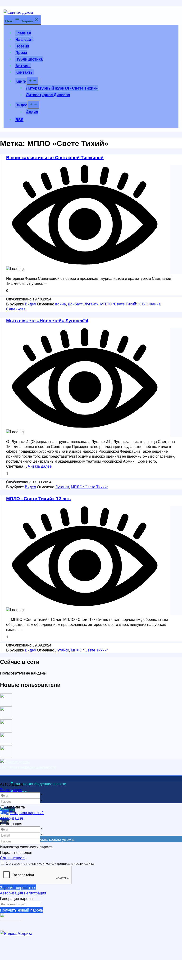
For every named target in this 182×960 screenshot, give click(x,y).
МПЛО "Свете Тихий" (118, 304)
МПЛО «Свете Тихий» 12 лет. (38, 498)
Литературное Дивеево (48, 94)
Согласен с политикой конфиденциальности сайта (50, 863)
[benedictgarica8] (6, 729)
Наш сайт (24, 39)
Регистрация (11, 789)
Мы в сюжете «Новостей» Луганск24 (47, 320)
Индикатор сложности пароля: (26, 847)
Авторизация (11, 818)
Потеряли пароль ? (27, 812)
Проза (21, 52)
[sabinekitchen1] (6, 743)
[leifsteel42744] (6, 703)
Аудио (32, 111)
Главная (23, 33)
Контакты (24, 72)
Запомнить (15, 807)
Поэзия (22, 46)
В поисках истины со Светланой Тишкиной (55, 157)
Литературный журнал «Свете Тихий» (62, 88)
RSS (19, 119)
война (60, 304)
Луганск (91, 304)
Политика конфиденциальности (28, 767)
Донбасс (75, 304)
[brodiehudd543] (6, 756)
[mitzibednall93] (6, 716)
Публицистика (29, 59)
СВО (143, 304)
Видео (21, 105)
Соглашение (12, 857)
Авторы (23, 65)
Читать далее (40, 466)
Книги (21, 81)
